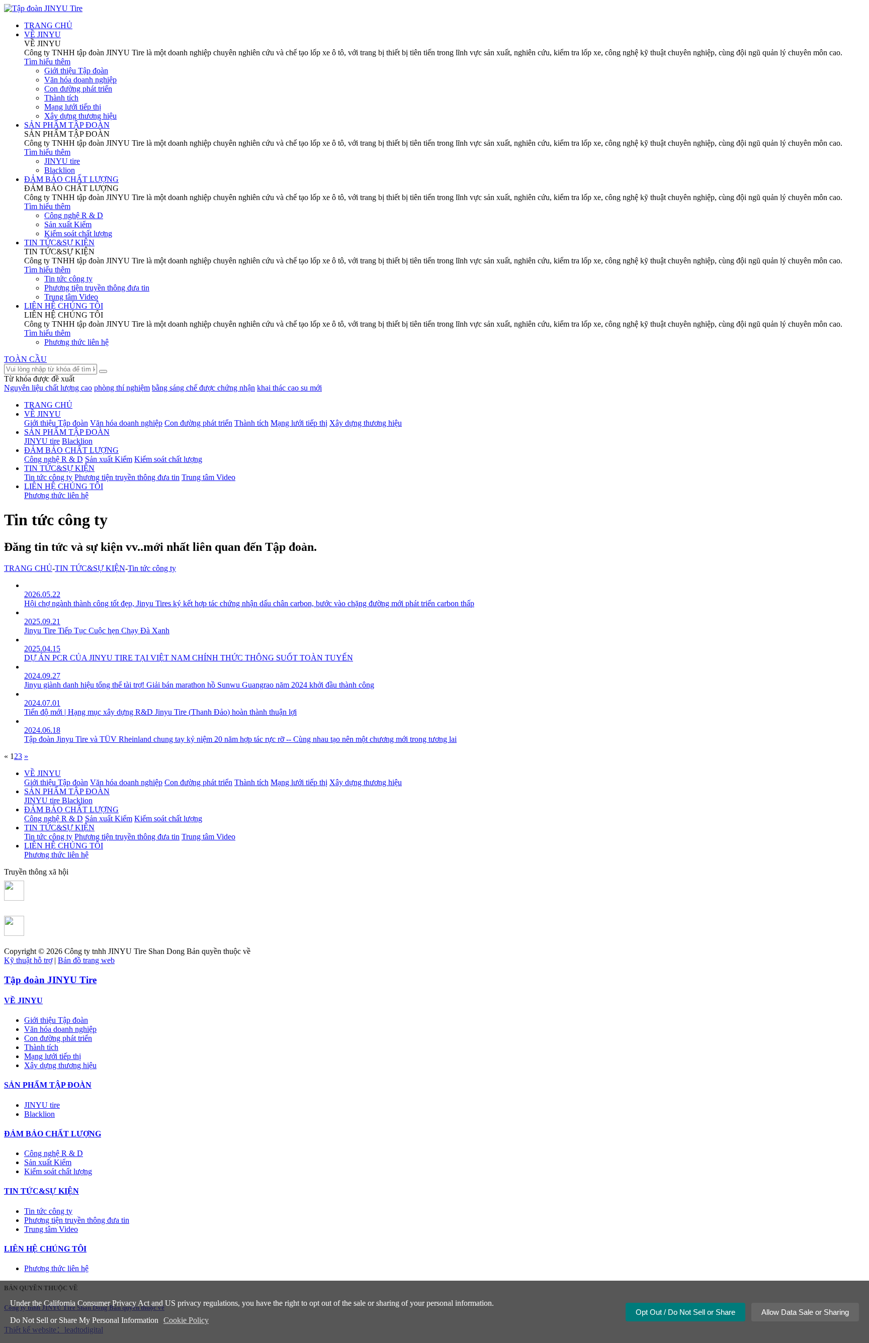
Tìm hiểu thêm (47, 61)
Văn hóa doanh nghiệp (80, 79)
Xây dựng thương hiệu (80, 116)
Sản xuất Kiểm (68, 224)
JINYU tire (62, 161)
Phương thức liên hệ (76, 342)
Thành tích (61, 97)
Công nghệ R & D (73, 215)
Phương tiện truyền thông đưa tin (96, 287)
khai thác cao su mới (289, 387)
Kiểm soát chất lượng (78, 233)
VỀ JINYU (42, 414)
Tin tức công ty (68, 278)
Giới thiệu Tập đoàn (76, 70)
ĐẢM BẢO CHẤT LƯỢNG (71, 450)
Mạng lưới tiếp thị (72, 107)
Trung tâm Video (71, 297)
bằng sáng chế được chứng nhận (203, 387)
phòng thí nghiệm (122, 387)
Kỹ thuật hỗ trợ (28, 960)
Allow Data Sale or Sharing (805, 1312)
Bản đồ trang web (86, 960)
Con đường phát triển (78, 88)
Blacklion (59, 170)
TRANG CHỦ (48, 405)
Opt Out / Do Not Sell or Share (685, 1312)
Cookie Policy (186, 1320)
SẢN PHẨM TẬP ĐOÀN (67, 432)
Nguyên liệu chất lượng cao (48, 387)
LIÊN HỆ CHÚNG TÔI (63, 486)
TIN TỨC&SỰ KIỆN (59, 468)
